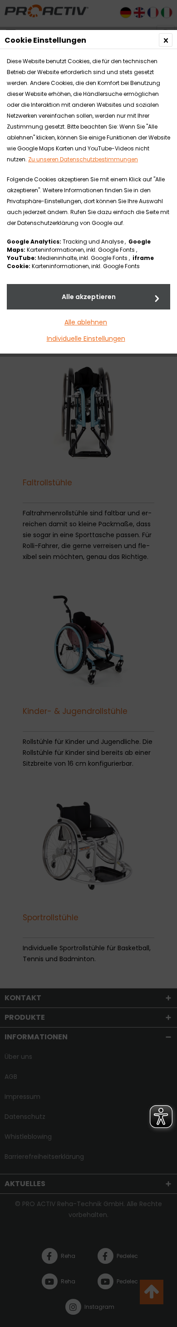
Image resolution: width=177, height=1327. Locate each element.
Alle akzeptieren (89, 296)
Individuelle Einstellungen (86, 338)
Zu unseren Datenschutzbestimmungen (83, 159)
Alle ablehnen (85, 322)
